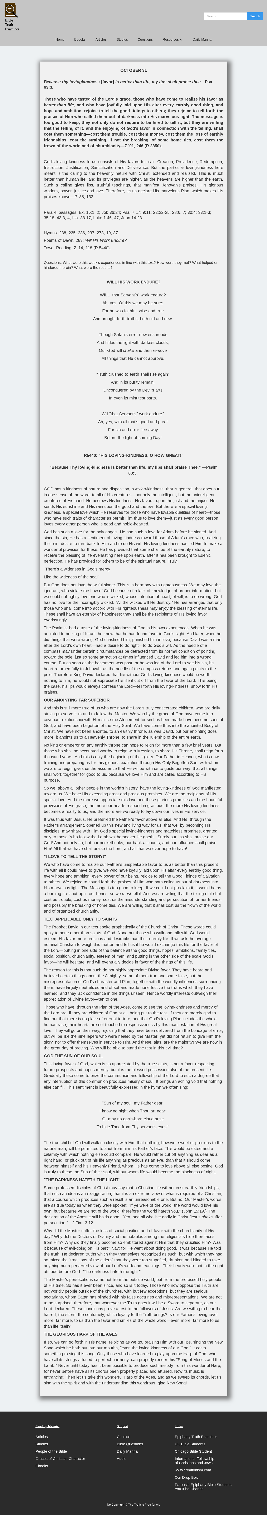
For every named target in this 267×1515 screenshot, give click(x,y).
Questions (145, 39)
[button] (173, 39)
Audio (121, 1459)
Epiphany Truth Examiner (196, 1437)
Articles (101, 39)
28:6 (176, 212)
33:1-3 (204, 212)
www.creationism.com (193, 1470)
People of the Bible (51, 1451)
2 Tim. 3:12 (82, 1222)
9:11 (147, 212)
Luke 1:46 (102, 217)
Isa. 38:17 (81, 217)
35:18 (49, 217)
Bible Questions (130, 1444)
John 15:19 (193, 1211)
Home (59, 39)
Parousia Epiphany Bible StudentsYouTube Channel (203, 1487)
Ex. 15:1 (86, 212)
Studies (122, 39)
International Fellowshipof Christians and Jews (194, 1461)
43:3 (61, 217)
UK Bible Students (190, 1444)
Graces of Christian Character (60, 1459)
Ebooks (80, 39)
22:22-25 (161, 212)
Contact (123, 1437)
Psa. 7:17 (131, 212)
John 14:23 (131, 217)
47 (116, 217)
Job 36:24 (111, 212)
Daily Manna (202, 39)
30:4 (192, 212)
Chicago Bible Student (193, 1451)
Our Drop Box (186, 1477)
